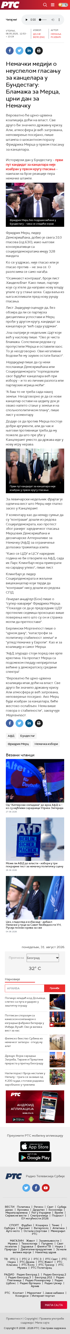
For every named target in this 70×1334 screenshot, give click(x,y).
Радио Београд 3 (19, 1277)
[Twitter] (19, 51)
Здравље (27, 1246)
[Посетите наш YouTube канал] (46, 1188)
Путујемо (47, 1243)
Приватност (14, 1318)
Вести (9, 1207)
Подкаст (58, 1215)
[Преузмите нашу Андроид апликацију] (35, 1157)
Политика (23, 1207)
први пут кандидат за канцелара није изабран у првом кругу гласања (34, 164)
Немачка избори (46, 744)
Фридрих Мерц (18, 744)
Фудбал (26, 1225)
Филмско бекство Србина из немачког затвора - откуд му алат (24, 1042)
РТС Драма (27, 1262)
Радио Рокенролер (38, 1280)
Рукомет (24, 1228)
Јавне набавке (54, 1293)
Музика (13, 1243)
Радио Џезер (53, 1283)
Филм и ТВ (44, 1246)
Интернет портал (43, 1295)
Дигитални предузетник (36, 1249)
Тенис (56, 1225)
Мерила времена (16, 1212)
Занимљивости (49, 1240)
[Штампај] (39, 51)
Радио (9, 1274)
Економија (55, 1209)
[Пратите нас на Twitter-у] (26, 1188)
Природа (10, 1249)
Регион (38, 1207)
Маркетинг (34, 1293)
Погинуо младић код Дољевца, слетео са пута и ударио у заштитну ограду (25, 1001)
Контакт (18, 1293)
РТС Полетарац (41, 1267)
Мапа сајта (54, 1305)
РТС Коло (28, 1265)
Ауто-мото (13, 1231)
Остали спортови (35, 1231)
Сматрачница (39, 1215)
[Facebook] (10, 51)
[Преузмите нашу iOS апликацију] (35, 1146)
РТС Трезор (46, 1265)
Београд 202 (43, 1277)
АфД (11, 736)
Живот (30, 1240)
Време (59, 1212)
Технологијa (29, 1243)
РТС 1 (14, 1259)
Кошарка (42, 1225)
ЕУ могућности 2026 (35, 1218)
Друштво (39, 1209)
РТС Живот (45, 1262)
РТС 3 (37, 1259)
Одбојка (9, 1228)
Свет (50, 1207)
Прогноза (16, 958)
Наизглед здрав (45, 1252)
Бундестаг (27, 736)
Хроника (23, 1209)
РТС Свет (51, 1259)
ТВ (6, 1259)
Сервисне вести (15, 1215)
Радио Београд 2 (54, 1274)
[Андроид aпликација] (35, 1106)
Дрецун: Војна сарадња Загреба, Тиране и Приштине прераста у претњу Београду (24, 1059)
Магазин (17, 1240)
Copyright (30, 1318)
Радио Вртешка (30, 1283)
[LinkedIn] (29, 51)
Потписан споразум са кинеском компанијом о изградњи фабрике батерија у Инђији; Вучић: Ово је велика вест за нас (24, 1023)
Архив (35, 1286)
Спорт (14, 1225)
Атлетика (58, 1228)
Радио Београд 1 (28, 1274)
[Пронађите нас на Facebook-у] (36, 1188)
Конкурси (21, 1295)
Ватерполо (41, 1228)
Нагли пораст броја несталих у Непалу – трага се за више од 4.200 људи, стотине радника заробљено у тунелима (25, 1078)
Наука (59, 1246)
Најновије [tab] (12, 979)
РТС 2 (26, 1259)
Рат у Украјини (41, 1212)
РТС (7, 1293)
